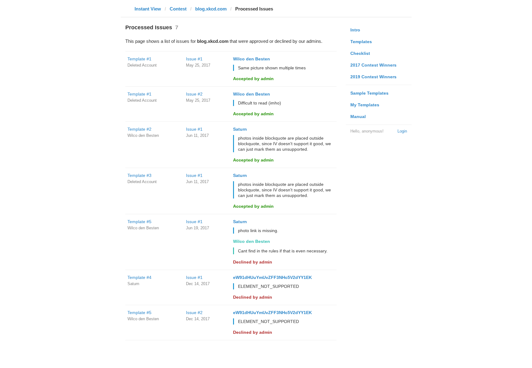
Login (402, 131)
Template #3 (139, 175)
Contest (178, 8)
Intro (355, 29)
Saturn (240, 129)
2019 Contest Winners (373, 76)
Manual (358, 116)
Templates (361, 41)
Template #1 (139, 58)
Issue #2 (194, 94)
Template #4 (139, 277)
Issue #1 (194, 58)
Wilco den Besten (251, 58)
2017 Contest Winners (373, 65)
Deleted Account (142, 65)
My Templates (364, 104)
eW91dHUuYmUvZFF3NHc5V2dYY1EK (272, 277)
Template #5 (139, 221)
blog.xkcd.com (211, 8)
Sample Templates (369, 93)
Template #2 (139, 129)
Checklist (360, 53)
